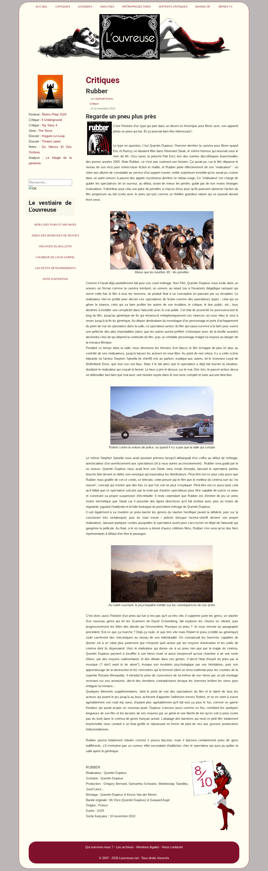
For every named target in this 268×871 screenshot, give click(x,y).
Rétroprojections (136, 6)
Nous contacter (172, 847)
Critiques (62, 6)
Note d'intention (55, 279)
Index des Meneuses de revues (55, 235)
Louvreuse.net (129, 858)
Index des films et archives (55, 224)
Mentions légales (147, 847)
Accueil (42, 6)
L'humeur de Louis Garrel (55, 257)
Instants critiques (173, 6)
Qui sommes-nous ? (99, 847)
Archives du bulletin (55, 246)
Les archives (125, 847)
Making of (202, 6)
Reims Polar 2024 (54, 114)
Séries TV (225, 6)
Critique (94, 103)
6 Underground (52, 120)
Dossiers (85, 6)
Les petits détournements (55, 268)
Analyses (107, 6)
